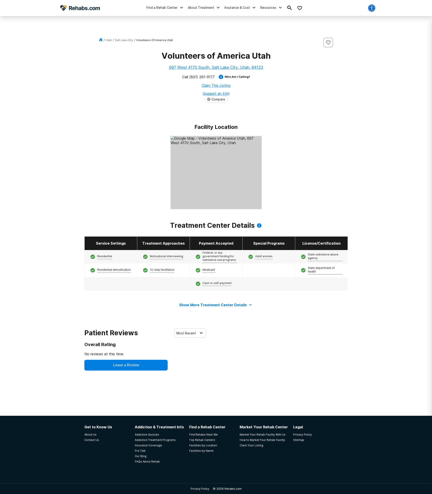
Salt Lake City (124, 40)
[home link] (101, 40)
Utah (109, 40)
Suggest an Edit (216, 93)
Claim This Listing (216, 85)
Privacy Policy (200, 488)
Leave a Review (126, 365)
